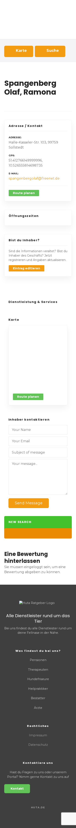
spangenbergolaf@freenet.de (34, 178)
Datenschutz (38, 745)
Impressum (38, 735)
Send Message (28, 503)
